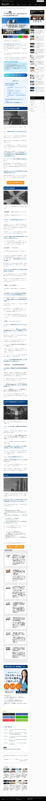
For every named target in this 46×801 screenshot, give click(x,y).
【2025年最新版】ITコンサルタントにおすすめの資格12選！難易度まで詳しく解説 (39, 83)
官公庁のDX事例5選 (9, 85)
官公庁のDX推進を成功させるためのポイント (14, 99)
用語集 (36, 4)
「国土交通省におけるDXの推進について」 (13, 515)
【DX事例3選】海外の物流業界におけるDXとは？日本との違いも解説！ (15, 756)
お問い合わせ (22, 798)
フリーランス (24, 4)
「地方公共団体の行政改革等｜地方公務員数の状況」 (15, 511)
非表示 (16, 81)
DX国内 (13, 4)
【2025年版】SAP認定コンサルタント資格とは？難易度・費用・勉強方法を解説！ (39, 51)
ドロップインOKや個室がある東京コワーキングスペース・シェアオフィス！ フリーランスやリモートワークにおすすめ (37, 70)
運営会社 (17, 798)
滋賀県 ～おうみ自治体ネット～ (14, 91)
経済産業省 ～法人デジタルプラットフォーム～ (16, 88)
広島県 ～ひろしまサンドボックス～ (15, 93)
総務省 (5, 513)
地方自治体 (15, 749)
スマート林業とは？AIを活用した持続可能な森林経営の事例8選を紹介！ (18, 737)
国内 (11, 749)
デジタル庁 (6, 430)
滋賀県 (16, 518)
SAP (31, 104)
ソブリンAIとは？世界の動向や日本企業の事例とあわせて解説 (18, 730)
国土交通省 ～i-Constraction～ (14, 90)
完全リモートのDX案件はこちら (15, 546)
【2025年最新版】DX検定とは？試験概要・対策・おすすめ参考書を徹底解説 (39, 63)
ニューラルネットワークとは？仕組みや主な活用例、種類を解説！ (17, 743)
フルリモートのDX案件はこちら (15, 182)
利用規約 (3, 799)
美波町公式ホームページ (11, 522)
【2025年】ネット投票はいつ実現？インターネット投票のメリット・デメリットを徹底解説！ (39, 77)
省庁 (19, 749)
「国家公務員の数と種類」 (9, 510)
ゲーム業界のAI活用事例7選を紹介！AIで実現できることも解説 (39, 57)
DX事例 (8, 749)
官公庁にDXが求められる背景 (11, 83)
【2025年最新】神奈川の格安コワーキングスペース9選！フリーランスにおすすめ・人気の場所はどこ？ (37, 90)
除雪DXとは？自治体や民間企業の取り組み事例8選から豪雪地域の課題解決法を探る (18, 733)
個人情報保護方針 (18, 799)
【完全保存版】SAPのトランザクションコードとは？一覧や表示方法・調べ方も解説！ (39, 45)
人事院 (17, 510)
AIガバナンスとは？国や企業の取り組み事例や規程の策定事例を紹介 (18, 740)
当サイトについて (41, 4)
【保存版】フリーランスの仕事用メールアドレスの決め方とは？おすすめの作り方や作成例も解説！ (37, 39)
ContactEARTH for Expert (37, 798)
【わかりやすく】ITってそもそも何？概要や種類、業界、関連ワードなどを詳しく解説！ (39, 32)
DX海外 (18, 4)
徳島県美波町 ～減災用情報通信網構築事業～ (16, 96)
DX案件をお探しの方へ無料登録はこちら (13, 102)
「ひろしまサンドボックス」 (10, 519)
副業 (30, 4)
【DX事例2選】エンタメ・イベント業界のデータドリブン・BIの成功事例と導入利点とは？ (15, 760)
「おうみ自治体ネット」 (9, 518)
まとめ (7, 100)
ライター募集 (11, 798)
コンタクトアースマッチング (15, 542)
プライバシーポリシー (10, 799)
